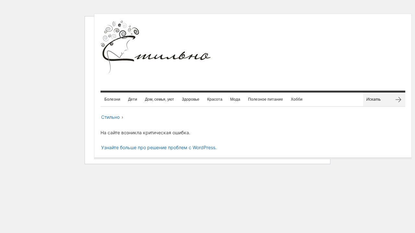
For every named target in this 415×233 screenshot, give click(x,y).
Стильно (110, 117)
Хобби (296, 99)
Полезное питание (265, 99)
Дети (132, 99)
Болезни (112, 99)
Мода (235, 99)
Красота (214, 99)
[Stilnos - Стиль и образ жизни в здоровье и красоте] (155, 55)
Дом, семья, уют (159, 99)
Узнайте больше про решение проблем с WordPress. (159, 147)
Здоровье (190, 99)
